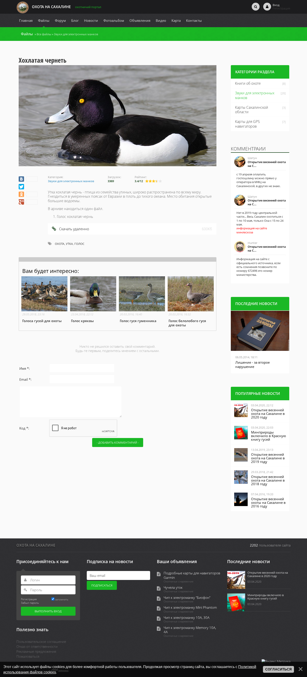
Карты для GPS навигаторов (247, 124)
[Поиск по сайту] (256, 6)
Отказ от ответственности (37, 646)
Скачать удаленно (74, 228)
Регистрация (29, 599)
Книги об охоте (248, 83)
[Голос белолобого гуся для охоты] (190, 302)
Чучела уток (173, 587)
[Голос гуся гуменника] (142, 300)
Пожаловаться (27, 656)
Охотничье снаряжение (179, 581)
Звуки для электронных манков (76, 34)
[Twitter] (21, 186)
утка (69, 244)
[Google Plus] (28, 202)
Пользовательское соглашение (41, 641)
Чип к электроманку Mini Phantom (190, 607)
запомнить (61, 599)
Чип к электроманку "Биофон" (187, 597)
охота (59, 244)
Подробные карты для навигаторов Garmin (192, 575)
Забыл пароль (30, 602)
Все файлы (44, 34)
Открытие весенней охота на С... (267, 164)
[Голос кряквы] (93, 300)
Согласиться (278, 669)
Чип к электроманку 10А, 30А (186, 617)
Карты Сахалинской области (251, 110)
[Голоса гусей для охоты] (44, 300)
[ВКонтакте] (28, 179)
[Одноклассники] (28, 194)
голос (79, 244)
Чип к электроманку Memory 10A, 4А (190, 630)
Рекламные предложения (36, 651)
